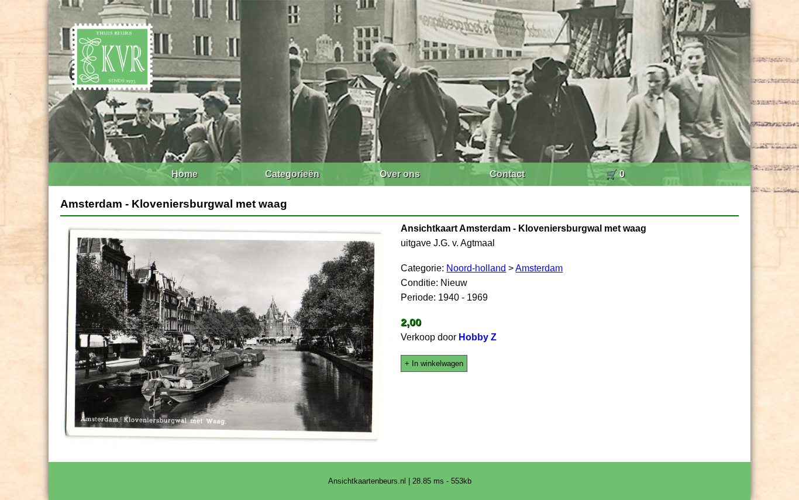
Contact (507, 174)
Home (184, 174)
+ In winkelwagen (434, 363)
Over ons (400, 174)
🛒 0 (615, 174)
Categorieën (292, 174)
